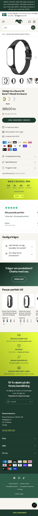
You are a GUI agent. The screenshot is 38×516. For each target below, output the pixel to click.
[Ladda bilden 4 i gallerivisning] (13, 80)
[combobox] (19, 27)
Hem (3, 34)
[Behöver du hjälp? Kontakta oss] (29, 21)
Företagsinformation (12, 486)
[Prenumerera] (30, 401)
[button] (3, 21)
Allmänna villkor (24, 483)
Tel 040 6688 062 (8, 430)
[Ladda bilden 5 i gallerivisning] (21, 80)
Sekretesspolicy (13, 483)
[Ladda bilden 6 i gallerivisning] (29, 80)
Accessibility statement (27, 486)
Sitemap (20, 489)
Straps (21, 494)
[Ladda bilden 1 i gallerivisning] (5, 80)
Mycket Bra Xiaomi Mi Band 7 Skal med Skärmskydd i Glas (25, 313)
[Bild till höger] (35, 57)
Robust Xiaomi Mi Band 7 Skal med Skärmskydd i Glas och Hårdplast (9, 313)
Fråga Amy (19, 279)
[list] (19, 14)
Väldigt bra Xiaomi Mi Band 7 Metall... (18, 34)
